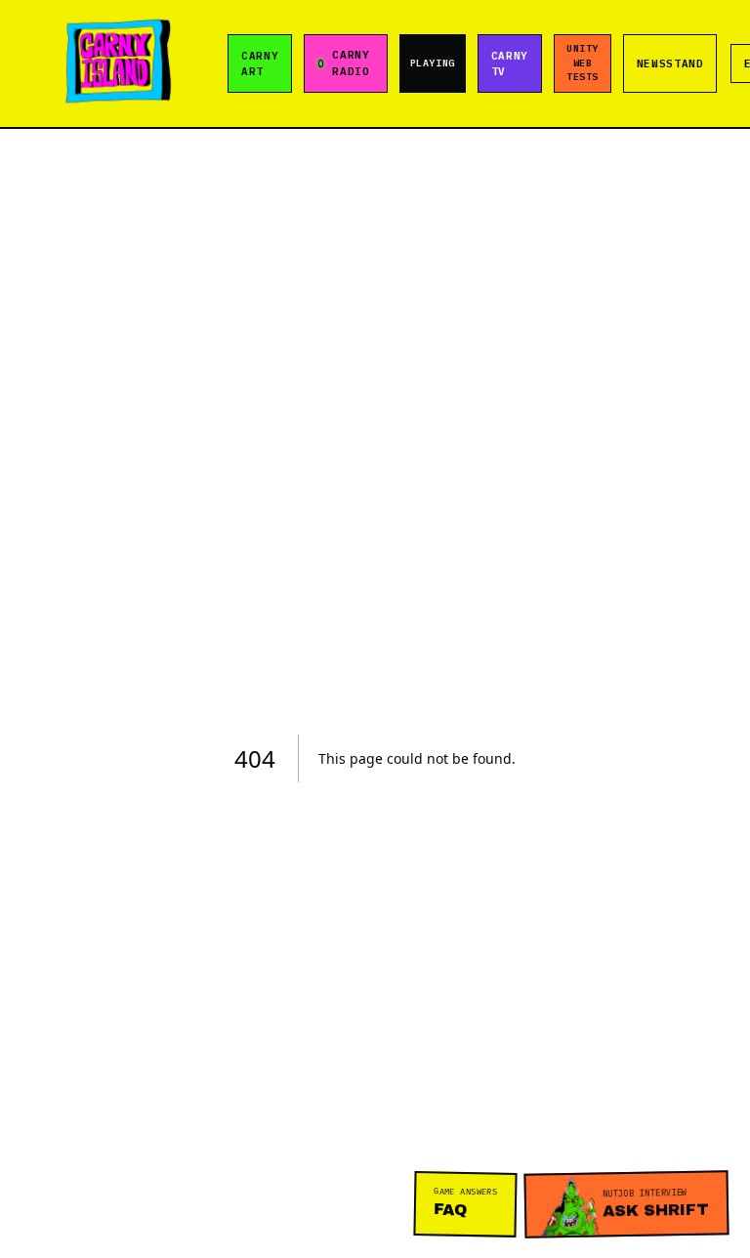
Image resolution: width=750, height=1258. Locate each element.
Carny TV (509, 63)
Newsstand (670, 63)
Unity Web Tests (582, 63)
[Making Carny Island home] (118, 63)
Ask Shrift (656, 1203)
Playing (432, 63)
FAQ (466, 1201)
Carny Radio (350, 63)
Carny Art (259, 63)
